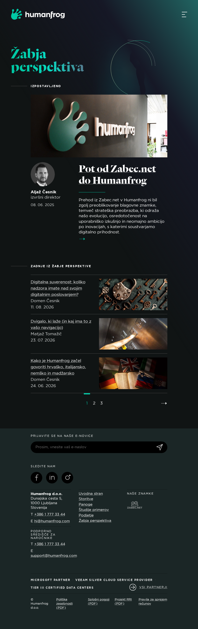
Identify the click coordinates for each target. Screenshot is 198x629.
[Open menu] (184, 14)
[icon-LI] (52, 477)
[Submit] (159, 447)
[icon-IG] (67, 477)
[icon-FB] (36, 477)
